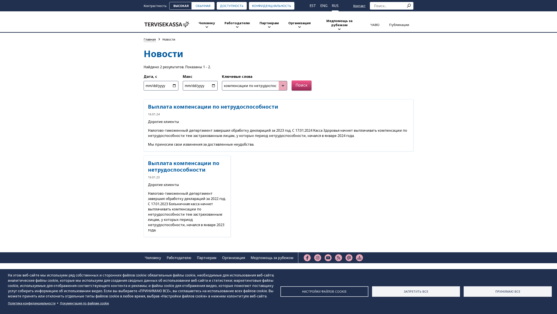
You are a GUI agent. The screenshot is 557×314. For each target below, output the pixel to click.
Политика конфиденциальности (31, 303)
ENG (323, 5)
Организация (299, 23)
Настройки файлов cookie (324, 291)
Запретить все (416, 291)
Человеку (207, 23)
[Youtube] (328, 257)
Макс (187, 76)
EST (313, 5)
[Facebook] (307, 257)
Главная (150, 39)
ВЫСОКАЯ (181, 6)
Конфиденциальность (271, 6)
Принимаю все (507, 291)
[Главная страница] (167, 24)
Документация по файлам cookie (84, 303)
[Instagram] (317, 257)
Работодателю (237, 23)
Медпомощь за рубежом (339, 23)
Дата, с (150, 76)
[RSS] (338, 257)
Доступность (231, 6)
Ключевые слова (237, 76)
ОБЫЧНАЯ (203, 6)
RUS (335, 5)
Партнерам (269, 23)
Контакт (359, 6)
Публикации (399, 24)
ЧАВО (375, 24)
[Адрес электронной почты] (349, 257)
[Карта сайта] (359, 257)
